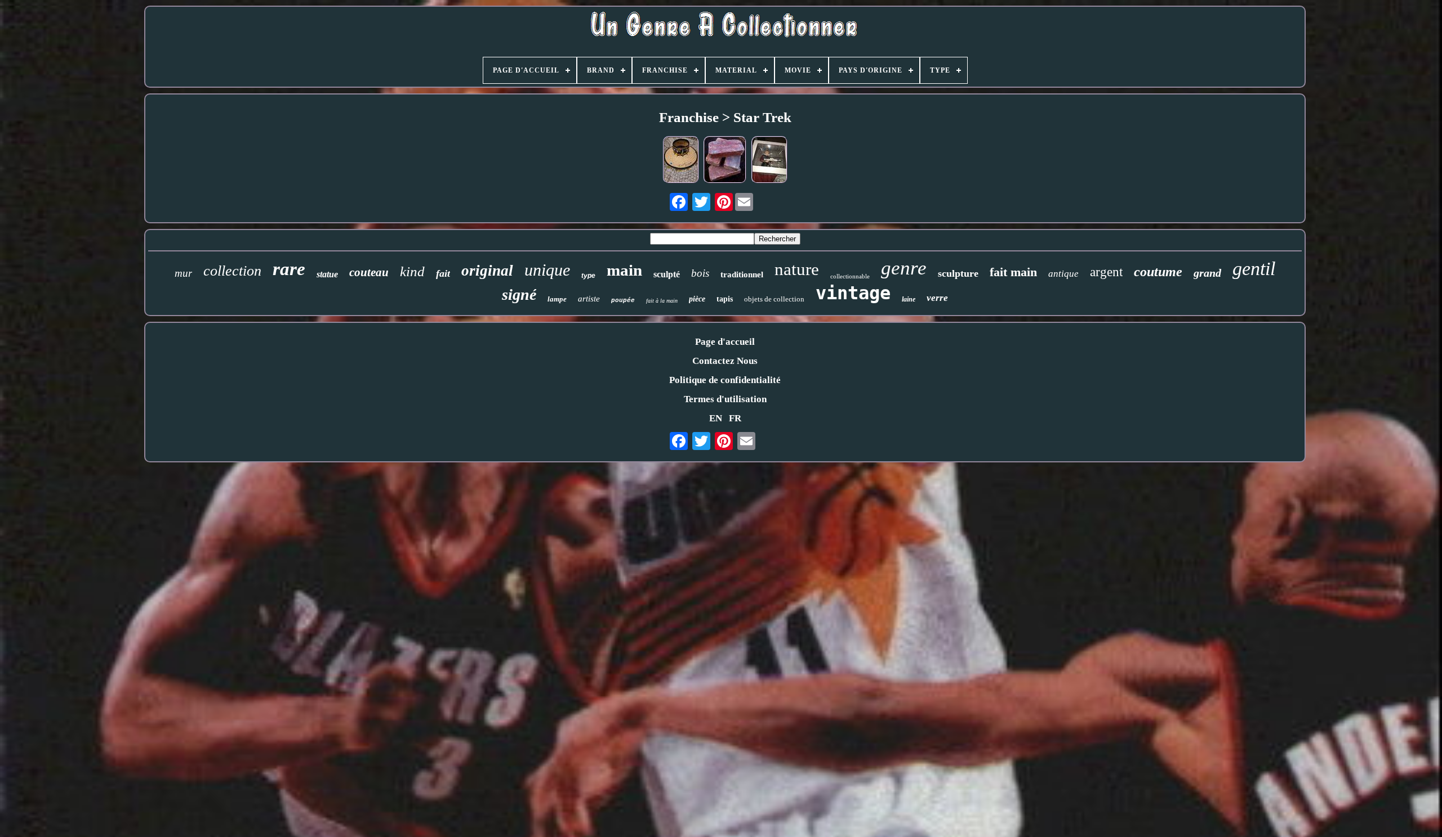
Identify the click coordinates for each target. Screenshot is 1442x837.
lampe (557, 299)
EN (715, 418)
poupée (623, 300)
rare (289, 269)
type (588, 276)
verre (937, 297)
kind (412, 271)
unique (547, 269)
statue (327, 274)
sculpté (666, 274)
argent (1106, 272)
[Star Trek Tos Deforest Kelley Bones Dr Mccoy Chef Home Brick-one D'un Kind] (725, 161)
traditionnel (741, 274)
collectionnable (850, 276)
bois (700, 273)
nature (797, 269)
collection (232, 271)
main (624, 270)
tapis (724, 299)
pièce (697, 299)
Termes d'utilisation (725, 399)
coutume (1158, 271)
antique (1063, 273)
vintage (853, 293)
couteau (369, 272)
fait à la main (662, 301)
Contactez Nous (725, 361)
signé (519, 294)
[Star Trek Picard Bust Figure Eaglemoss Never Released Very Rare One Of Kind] (769, 161)
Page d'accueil (725, 341)
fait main (1013, 272)
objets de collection (774, 299)
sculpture (958, 273)
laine (908, 299)
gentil (1253, 268)
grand (1207, 273)
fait (443, 273)
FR (735, 418)
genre (904, 268)
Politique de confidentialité (725, 380)
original (487, 270)
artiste (589, 298)
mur (183, 273)
